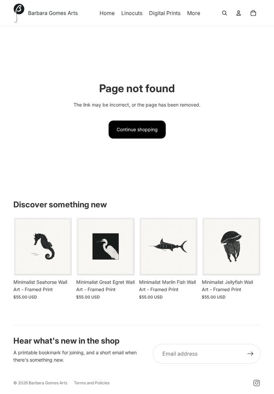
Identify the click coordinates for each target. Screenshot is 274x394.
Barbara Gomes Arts (48, 382)
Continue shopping (137, 129)
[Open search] (224, 13)
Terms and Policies (92, 382)
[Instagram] (257, 383)
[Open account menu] (238, 13)
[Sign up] (251, 354)
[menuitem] (193, 13)
